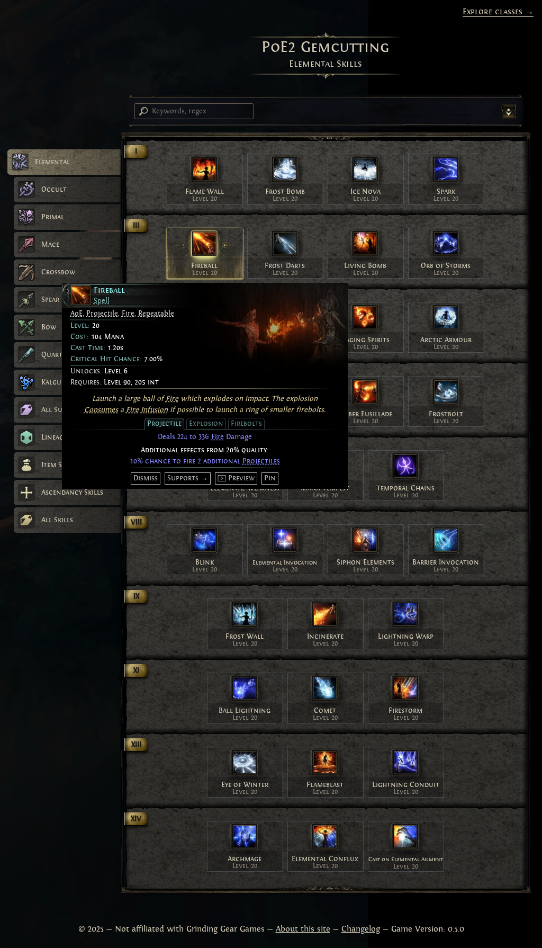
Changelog (360, 929)
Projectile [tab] (164, 423)
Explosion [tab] (206, 423)
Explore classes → (498, 11)
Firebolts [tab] (246, 423)
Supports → (187, 478)
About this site (303, 929)
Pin (270, 478)
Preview (241, 478)
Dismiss (145, 478)
